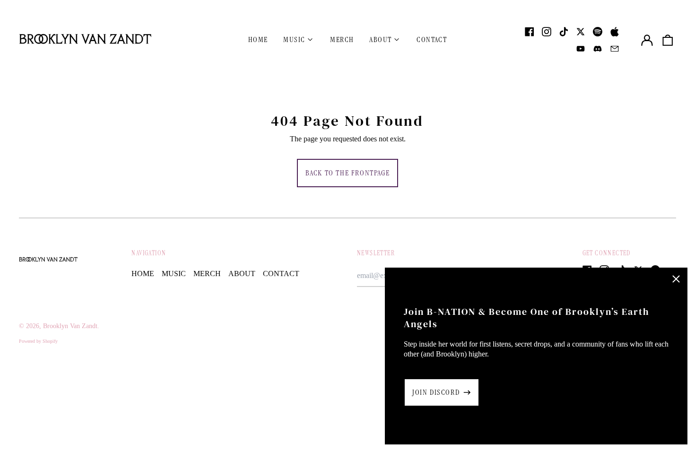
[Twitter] (580, 31)
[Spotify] (597, 31)
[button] (667, 40)
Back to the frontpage (347, 173)
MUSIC (174, 273)
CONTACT (432, 39)
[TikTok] (563, 31)
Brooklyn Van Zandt (70, 326)
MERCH (342, 39)
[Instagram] (546, 31)
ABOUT (241, 273)
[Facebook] (529, 31)
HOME (258, 39)
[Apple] (614, 31)
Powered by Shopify (38, 341)
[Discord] (597, 48)
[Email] (614, 48)
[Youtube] (580, 48)
